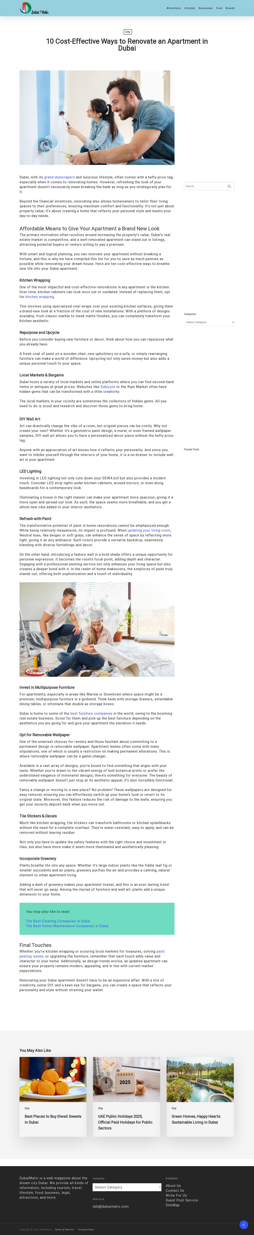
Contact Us (175, 1190)
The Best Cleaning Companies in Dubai (58, 921)
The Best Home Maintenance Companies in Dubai (67, 926)
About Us (173, 1186)
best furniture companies (91, 713)
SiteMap (173, 1205)
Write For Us (176, 1195)
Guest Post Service (182, 1200)
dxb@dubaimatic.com (111, 1206)
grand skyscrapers (59, 177)
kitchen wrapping (40, 297)
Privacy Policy (86, 1229)
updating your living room (149, 530)
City (127, 31)
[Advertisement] (209, 122)
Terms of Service (64, 1229)
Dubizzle (108, 387)
